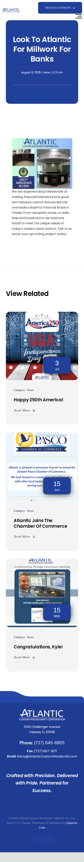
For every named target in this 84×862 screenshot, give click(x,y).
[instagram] (42, 839)
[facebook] (33, 839)
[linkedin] (51, 839)
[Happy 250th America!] (42, 314)
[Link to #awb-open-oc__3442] (78, 16)
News (46, 72)
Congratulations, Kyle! (38, 647)
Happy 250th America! (38, 400)
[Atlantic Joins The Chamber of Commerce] (42, 435)
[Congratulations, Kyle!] (42, 561)
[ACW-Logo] (11, 9)
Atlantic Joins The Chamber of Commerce (40, 523)
